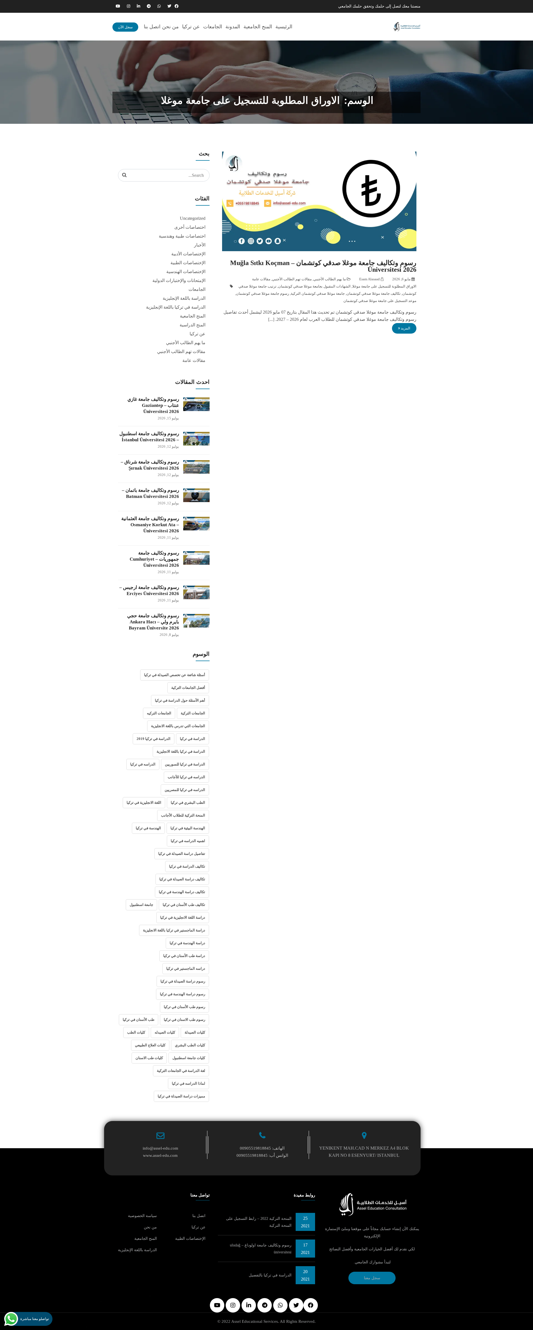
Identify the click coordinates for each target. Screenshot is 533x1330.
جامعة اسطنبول (141, 905)
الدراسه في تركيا (142, 764)
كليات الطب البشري (190, 1045)
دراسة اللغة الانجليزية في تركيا (182, 917)
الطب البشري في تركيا (188, 802)
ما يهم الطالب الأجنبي (329, 279)
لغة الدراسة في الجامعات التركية (181, 1071)
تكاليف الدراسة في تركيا (187, 866)
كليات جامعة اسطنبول (188, 1058)
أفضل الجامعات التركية (188, 688)
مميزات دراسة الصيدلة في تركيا (181, 1096)
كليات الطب (136, 1032)
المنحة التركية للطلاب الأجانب (183, 815)
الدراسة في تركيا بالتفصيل (270, 1275)
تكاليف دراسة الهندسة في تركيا (182, 892)
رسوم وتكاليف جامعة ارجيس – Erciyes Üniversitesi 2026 (149, 590)
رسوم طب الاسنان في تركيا (184, 1019)
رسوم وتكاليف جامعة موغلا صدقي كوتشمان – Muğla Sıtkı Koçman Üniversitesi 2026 (323, 266)
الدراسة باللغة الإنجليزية (184, 298)
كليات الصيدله (165, 1032)
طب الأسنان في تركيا (138, 1019)
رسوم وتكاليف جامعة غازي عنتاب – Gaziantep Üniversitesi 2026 (153, 405)
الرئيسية (283, 26)
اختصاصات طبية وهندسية (182, 236)
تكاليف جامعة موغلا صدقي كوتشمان (373, 293)
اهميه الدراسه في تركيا (188, 841)
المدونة (232, 26)
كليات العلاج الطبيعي (150, 1045)
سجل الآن (125, 27)
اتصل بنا (152, 26)
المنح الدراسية (192, 325)
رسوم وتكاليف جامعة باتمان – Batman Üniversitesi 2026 (150, 493)
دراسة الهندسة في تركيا (187, 943)
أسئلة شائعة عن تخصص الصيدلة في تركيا (174, 675)
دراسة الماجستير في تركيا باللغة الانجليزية (174, 930)
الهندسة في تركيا (148, 828)
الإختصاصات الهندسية (185, 271)
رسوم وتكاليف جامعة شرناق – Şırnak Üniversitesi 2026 (150, 465)
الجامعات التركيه (159, 713)
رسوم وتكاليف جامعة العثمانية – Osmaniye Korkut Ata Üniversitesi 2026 (150, 524)
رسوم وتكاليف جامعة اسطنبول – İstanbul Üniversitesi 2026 (149, 436)
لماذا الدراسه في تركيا (188, 1083)
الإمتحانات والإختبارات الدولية (178, 280)
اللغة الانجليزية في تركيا (144, 802)
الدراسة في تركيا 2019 (153, 739)
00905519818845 (255, 1148)
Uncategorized (192, 218)
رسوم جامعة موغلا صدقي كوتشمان (262, 293)
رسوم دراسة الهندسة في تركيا (182, 994)
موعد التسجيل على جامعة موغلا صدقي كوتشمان (379, 301)
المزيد (405, 328)
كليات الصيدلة (195, 1032)
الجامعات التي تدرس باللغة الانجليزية (178, 726)
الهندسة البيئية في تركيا (187, 828)
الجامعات (212, 26)
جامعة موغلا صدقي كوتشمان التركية (318, 293)
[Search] (124, 175)
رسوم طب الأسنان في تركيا (184, 1007)
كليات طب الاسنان (149, 1058)
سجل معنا (372, 1278)
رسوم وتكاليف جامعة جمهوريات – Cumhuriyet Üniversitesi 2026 (154, 559)
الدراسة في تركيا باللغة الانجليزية (181, 751)
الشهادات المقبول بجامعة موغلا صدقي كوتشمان (314, 286)
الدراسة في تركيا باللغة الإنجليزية (175, 307)
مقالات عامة (261, 279)
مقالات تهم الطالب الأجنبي (292, 279)
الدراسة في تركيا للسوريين (185, 764)
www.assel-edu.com (160, 1155)
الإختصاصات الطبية (187, 262)
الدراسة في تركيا (192, 739)
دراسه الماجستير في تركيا (185, 968)
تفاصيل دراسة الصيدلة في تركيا (181, 854)
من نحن (170, 26)
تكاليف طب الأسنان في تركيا (184, 905)
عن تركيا (191, 26)
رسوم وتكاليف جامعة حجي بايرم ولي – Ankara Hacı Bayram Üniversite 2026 (153, 622)
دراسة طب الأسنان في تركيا (184, 956)
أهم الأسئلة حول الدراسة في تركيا (180, 700)
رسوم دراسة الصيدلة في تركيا (182, 981)
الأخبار (199, 245)
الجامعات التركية (193, 713)
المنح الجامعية (257, 26)
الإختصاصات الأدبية (188, 253)
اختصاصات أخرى (189, 227)
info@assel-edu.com (160, 1148)
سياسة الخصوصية (142, 1216)
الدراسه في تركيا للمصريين (185, 790)
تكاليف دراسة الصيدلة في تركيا (182, 879)
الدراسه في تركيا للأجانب (186, 777)
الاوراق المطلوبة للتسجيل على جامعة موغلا (384, 286)
